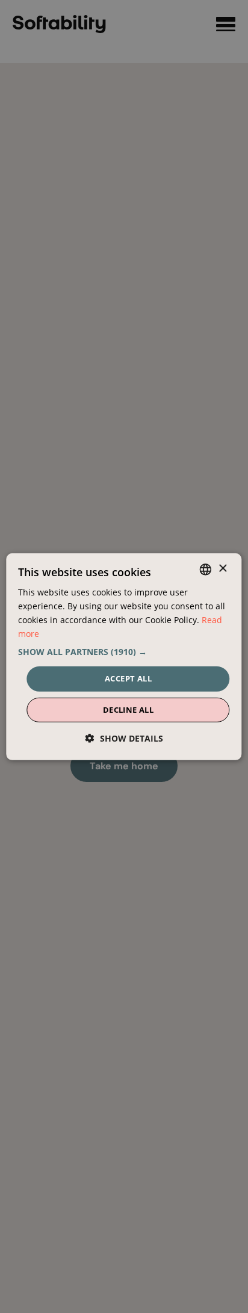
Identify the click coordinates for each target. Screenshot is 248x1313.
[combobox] (206, 569)
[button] (123, 652)
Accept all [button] (128, 678)
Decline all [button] (128, 709)
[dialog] (123, 656)
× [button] (222, 568)
